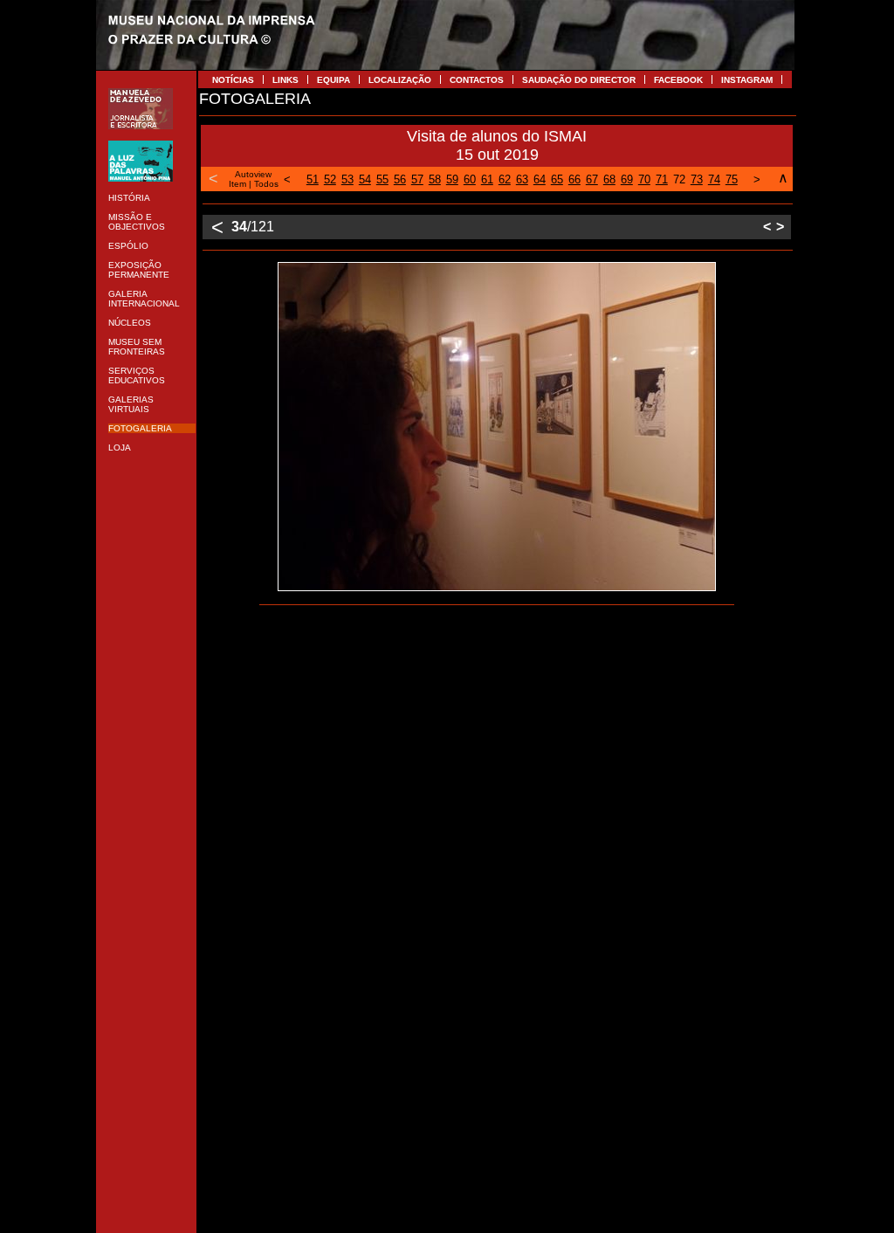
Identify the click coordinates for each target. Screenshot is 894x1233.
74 (714, 179)
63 (522, 179)
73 (697, 179)
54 (365, 179)
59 (452, 179)
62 (505, 179)
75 (732, 179)
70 (644, 179)
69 (627, 179)
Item (237, 184)
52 (330, 179)
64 (539, 179)
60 (470, 179)
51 (312, 179)
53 (347, 179)
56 (400, 179)
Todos (266, 184)
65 (557, 179)
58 (435, 179)
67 (592, 179)
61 (487, 179)
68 (609, 179)
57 (417, 179)
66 (574, 179)
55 (382, 179)
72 (679, 179)
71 (662, 179)
